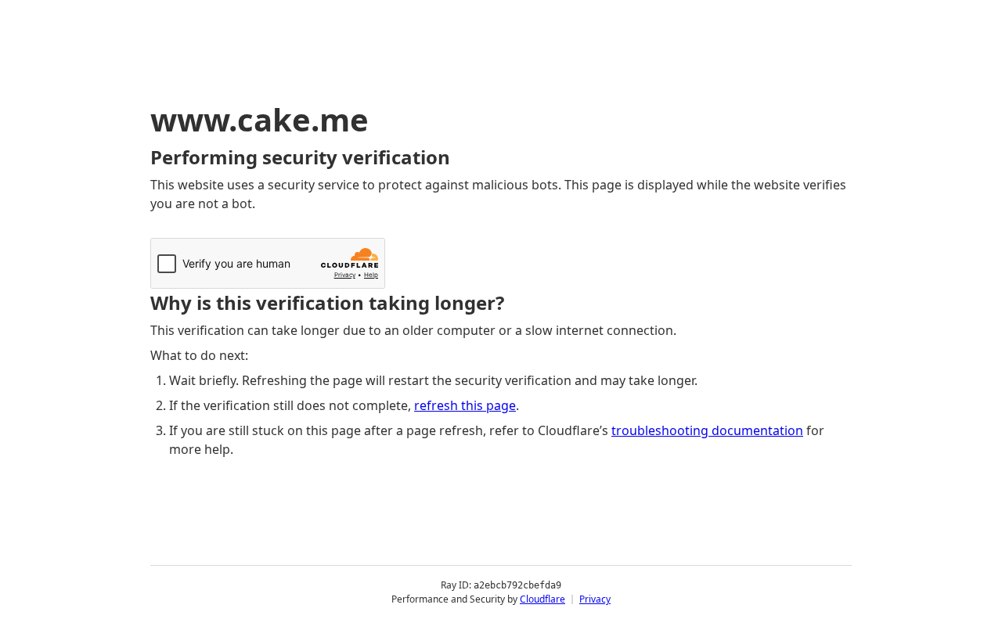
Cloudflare (542, 599)
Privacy (595, 599)
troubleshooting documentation (707, 430)
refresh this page (465, 405)
